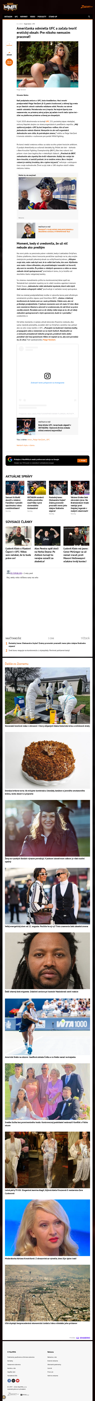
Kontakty (10, 1361)
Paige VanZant (49, 339)
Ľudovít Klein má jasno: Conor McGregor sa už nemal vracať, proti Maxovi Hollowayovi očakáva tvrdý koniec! (75, 555)
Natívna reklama (53, 1376)
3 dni (51, 638)
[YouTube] (17, 1381)
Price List (50, 1372)
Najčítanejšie (13, 638)
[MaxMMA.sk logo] (10, 7)
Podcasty (42, 16)
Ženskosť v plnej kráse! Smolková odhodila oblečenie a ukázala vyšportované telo (55, 230)
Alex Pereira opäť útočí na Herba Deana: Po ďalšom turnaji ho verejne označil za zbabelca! (47, 555)
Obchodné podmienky (54, 1364)
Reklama (51, 1352)
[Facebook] (9, 1381)
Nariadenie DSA (12, 1376)
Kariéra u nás (11, 1368)
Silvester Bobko (22, 95)
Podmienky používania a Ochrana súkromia (20, 1357)
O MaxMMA (11, 1352)
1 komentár (9, 44)
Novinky (24, 16)
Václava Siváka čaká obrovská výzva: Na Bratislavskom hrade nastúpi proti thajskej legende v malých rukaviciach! (80, 504)
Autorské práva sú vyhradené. (16, 1389)
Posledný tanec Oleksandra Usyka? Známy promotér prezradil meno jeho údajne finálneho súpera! (58, 504)
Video (32, 16)
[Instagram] (13, 1381)
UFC (16, 16)
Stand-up (53, 16)
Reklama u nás (52, 1357)
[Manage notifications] (4, 1397)
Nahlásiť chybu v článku (26, 445)
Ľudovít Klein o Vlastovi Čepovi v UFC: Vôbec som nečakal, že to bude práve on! (18, 553)
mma (29, 439)
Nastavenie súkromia (14, 1364)
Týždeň (85, 638)
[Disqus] (47, 600)
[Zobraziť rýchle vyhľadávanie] (89, 16)
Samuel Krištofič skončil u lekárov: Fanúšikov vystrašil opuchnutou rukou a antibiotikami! (14, 503)
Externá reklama (53, 1361)
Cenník (50, 1368)
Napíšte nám (11, 1372)
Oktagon (8, 16)
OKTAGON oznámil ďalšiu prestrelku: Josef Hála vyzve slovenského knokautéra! (35, 503)
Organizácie (27, 24)
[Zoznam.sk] (14, 1395)
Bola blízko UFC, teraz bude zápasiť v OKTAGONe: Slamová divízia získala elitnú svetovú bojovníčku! (54, 428)
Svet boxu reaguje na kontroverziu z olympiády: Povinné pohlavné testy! (39, 650)
